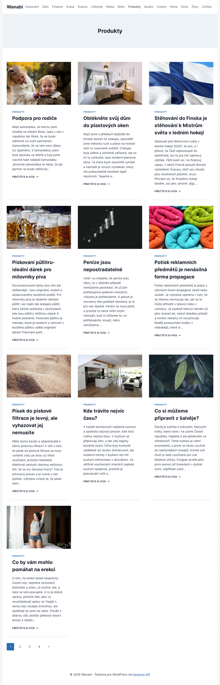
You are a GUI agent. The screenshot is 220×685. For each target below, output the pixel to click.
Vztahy (161, 6)
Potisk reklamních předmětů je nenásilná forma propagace (181, 269)
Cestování (32, 6)
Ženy (194, 6)
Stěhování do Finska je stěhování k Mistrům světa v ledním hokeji (181, 125)
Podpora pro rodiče (34, 118)
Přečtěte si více (25, 176)
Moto (121, 6)
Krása (70, 6)
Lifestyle (97, 6)
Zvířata (207, 6)
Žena (184, 6)
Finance (57, 6)
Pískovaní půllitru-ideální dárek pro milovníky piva (33, 269)
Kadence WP (141, 674)
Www (174, 6)
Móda (110, 6)
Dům (45, 6)
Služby (148, 6)
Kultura (82, 6)
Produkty (134, 6)
